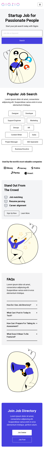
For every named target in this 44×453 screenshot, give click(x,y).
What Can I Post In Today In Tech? (19, 314)
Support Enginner (14, 121)
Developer (29, 113)
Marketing (34, 121)
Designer (15, 113)
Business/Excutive (22, 149)
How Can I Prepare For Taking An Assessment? (21, 324)
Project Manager (11, 142)
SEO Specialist (32, 142)
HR (29, 128)
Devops (16, 128)
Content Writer (16, 135)
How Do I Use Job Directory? (19, 305)
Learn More (25, 213)
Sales (34, 135)
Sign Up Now (12, 213)
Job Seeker (22, 433)
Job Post (22, 440)
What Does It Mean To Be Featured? (18, 335)
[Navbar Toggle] (39, 4)
